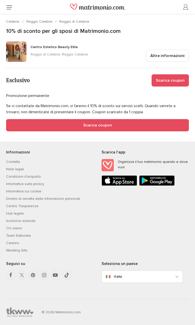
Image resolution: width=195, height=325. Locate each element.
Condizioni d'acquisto (23, 176)
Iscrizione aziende (21, 221)
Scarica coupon (170, 80)
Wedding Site (16, 250)
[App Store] (119, 184)
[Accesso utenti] (186, 7)
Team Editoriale (18, 235)
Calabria (13, 21)
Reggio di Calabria (74, 21)
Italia (118, 276)
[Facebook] (10, 275)
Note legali (15, 169)
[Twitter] (21, 275)
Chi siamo (14, 228)
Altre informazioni (167, 55)
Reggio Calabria (39, 21)
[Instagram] (44, 275)
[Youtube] (55, 275)
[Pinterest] (33, 275)
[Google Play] (157, 184)
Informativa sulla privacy (25, 184)
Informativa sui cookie (23, 191)
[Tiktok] (66, 275)
